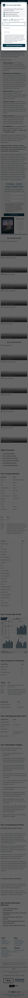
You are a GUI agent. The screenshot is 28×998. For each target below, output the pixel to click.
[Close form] (25, 3)
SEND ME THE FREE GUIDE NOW (14, 45)
